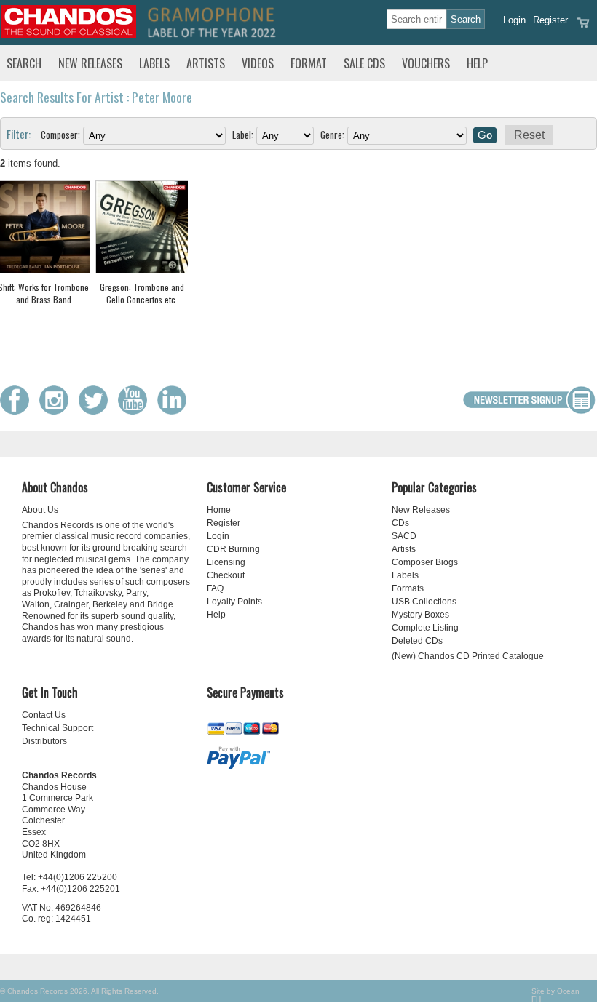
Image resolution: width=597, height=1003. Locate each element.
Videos (258, 63)
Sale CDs (364, 63)
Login (514, 20)
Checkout (226, 575)
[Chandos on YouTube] (136, 411)
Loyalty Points (234, 601)
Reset (529, 135)
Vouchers (426, 63)
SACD (404, 536)
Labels (154, 63)
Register (550, 20)
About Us (40, 510)
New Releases (90, 63)
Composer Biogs (425, 562)
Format (308, 63)
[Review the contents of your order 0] (583, 27)
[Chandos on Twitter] (97, 411)
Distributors (44, 741)
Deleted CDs (417, 641)
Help (477, 63)
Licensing (226, 562)
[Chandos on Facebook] (18, 411)
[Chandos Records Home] (68, 34)
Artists (205, 63)
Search (24, 63)
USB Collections (424, 601)
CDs (400, 523)
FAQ (215, 588)
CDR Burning (233, 549)
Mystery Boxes (420, 615)
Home (219, 510)
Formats (408, 588)
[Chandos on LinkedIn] (175, 411)
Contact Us (44, 715)
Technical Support (57, 728)
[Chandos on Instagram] (57, 411)
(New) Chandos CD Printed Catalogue (468, 656)
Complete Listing (425, 628)
